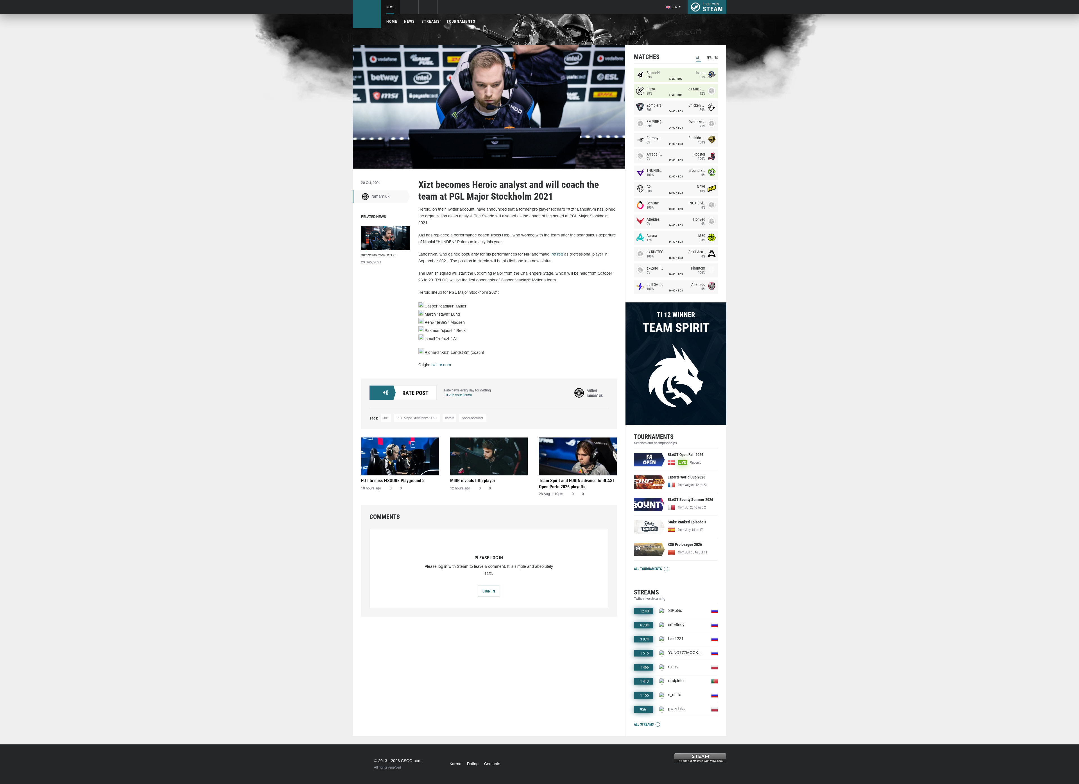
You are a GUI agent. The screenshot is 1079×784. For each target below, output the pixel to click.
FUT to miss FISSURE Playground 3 (393, 480)
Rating (473, 764)
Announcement (472, 418)
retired (557, 254)
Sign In (488, 591)
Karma (455, 764)
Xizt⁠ (386, 418)
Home (391, 21)
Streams (430, 21)
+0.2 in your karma (458, 395)
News (390, 7)
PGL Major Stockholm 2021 (416, 418)
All (698, 58)
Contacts (492, 764)
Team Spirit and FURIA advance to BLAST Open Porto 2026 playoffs (577, 483)
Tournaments (460, 21)
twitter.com (441, 365)
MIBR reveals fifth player (472, 480)
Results (712, 58)
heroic (449, 418)
